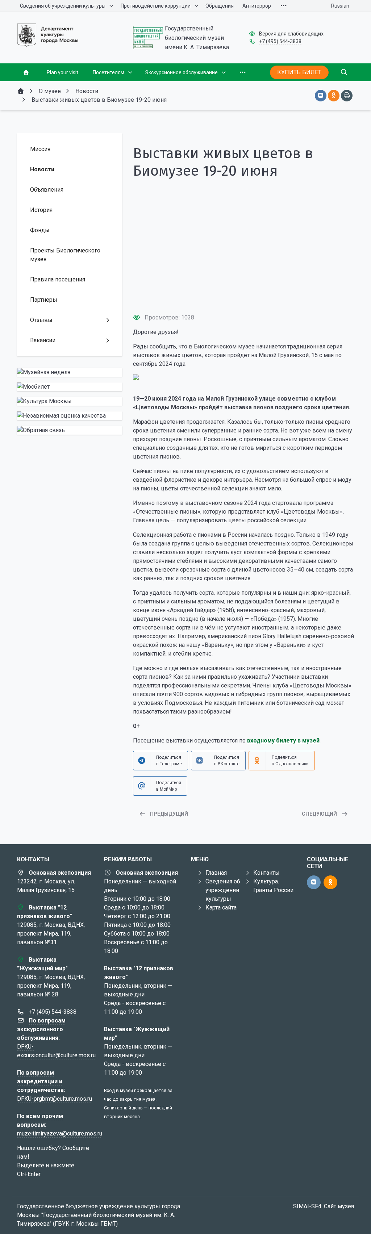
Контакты (266, 872)
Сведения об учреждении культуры (222, 890)
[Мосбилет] (69, 386)
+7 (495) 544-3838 (280, 41)
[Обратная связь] (69, 430)
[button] (243, 294)
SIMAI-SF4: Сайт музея (323, 1206)
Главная (216, 872)
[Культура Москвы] (69, 401)
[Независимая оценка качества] (69, 415)
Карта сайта (221, 907)
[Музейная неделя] (69, 372)
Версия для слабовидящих (291, 34)
